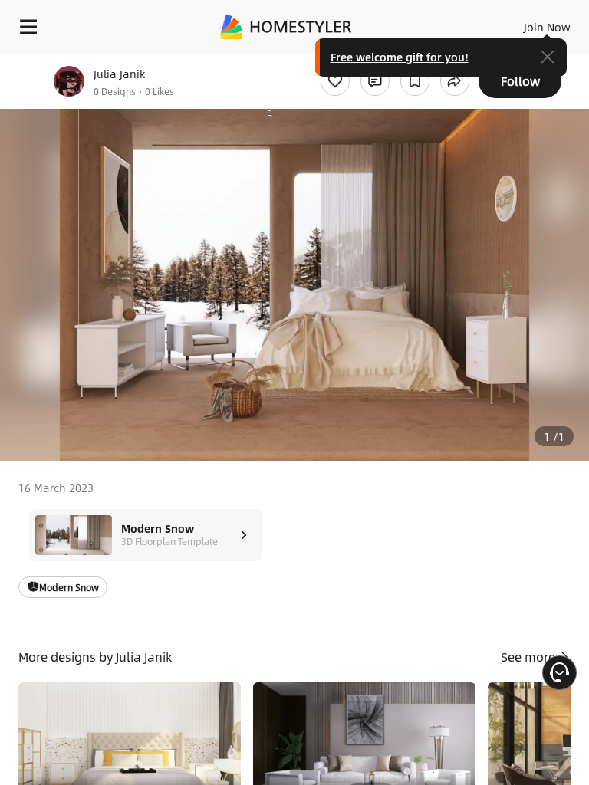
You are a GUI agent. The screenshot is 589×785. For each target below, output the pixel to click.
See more (529, 656)
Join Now (547, 26)
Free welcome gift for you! (400, 56)
